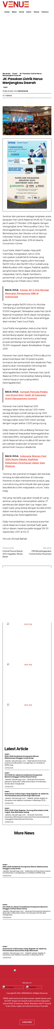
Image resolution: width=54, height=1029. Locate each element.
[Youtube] (35, 1016)
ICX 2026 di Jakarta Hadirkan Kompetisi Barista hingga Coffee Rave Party (23, 776)
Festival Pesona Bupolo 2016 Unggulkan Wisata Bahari (13, 554)
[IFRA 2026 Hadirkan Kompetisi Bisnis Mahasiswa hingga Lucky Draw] (27, 850)
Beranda (6, 73)
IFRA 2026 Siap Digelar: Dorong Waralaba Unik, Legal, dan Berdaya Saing (27, 811)
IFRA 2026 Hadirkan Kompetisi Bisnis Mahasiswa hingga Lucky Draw (22, 757)
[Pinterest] (17, 101)
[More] (29, 101)
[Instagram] (24, 1016)
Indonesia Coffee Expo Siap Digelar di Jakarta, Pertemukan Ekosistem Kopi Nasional (27, 794)
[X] (11, 101)
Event (14, 73)
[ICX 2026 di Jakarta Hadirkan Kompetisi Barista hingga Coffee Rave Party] (27, 890)
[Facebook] (5, 101)
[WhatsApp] (23, 101)
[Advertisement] (27, 45)
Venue (9, 95)
